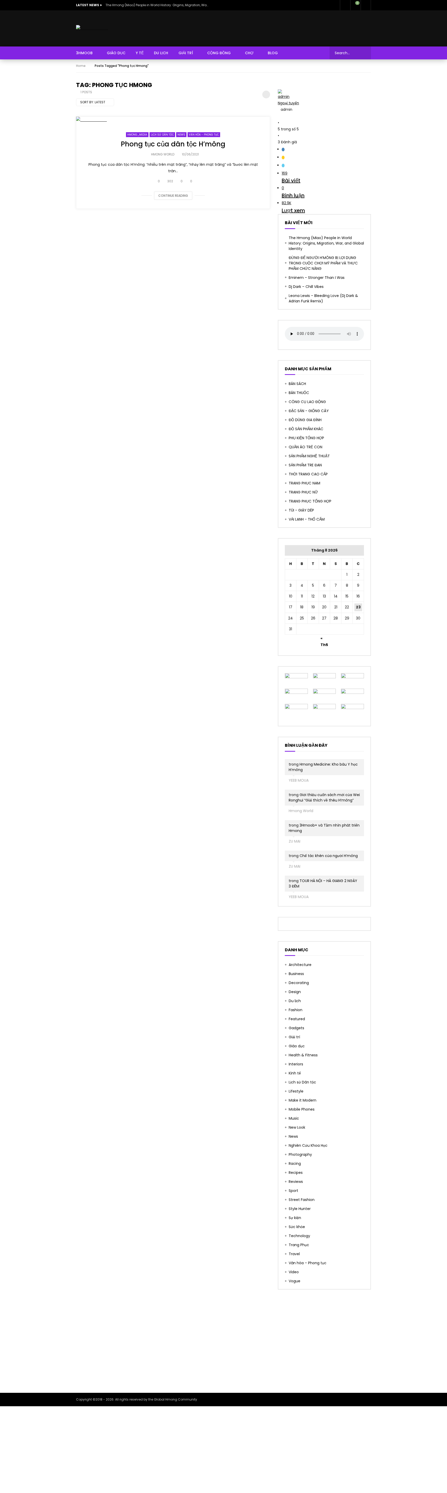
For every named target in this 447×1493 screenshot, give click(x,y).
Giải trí (294, 1037)
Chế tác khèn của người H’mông (329, 855)
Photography (300, 1154)
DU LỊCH (161, 53)
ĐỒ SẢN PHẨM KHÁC (306, 428)
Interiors (296, 1064)
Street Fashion (302, 1199)
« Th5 (324, 639)
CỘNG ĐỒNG (219, 53)
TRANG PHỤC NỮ (303, 492)
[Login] (366, 5)
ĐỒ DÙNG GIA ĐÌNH (305, 419)
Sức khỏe (297, 1226)
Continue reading (173, 195)
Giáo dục (297, 1046)
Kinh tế (295, 1073)
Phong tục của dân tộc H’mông (173, 144)
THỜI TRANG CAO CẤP (308, 474)
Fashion (295, 1009)
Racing (295, 1163)
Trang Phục (299, 1244)
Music (294, 1118)
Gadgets (296, 1028)
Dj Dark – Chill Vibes (306, 286)
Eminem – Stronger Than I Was (317, 277)
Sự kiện (295, 1217)
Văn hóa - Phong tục (204, 135)
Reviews (296, 1181)
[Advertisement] (223, 1341)
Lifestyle (296, 1091)
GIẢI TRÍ (185, 53)
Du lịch (295, 1000)
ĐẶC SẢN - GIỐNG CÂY (309, 410)
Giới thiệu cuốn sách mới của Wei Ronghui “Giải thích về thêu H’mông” (324, 797)
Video (294, 1272)
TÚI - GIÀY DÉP (301, 510)
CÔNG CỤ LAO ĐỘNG (307, 401)
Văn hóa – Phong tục (307, 1263)
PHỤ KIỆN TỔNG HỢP (306, 438)
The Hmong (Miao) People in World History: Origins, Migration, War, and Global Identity (157, 5)
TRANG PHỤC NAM (304, 483)
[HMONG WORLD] (92, 28)
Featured (297, 1018)
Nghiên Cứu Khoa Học (308, 1145)
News (181, 135)
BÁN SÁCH (297, 383)
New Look (297, 1127)
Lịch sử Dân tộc (162, 135)
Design (295, 991)
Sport (293, 1190)
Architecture (300, 964)
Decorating (299, 982)
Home (81, 66)
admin (288, 100)
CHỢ (249, 53)
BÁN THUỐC (299, 392)
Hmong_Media (137, 135)
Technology (299, 1235)
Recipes (296, 1172)
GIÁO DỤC (116, 53)
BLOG (273, 53)
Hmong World (162, 154)
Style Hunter (300, 1208)
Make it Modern (302, 1100)
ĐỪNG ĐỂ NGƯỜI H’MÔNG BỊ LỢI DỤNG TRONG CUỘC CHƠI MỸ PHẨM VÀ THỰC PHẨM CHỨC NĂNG (323, 263)
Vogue (294, 1281)
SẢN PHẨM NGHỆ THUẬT (309, 456)
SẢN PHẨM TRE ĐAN (305, 465)
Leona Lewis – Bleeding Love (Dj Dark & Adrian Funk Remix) (323, 298)
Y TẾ (140, 53)
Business (296, 973)
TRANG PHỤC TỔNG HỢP (310, 501)
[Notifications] (345, 5)
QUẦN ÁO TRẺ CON (305, 447)
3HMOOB (84, 53)
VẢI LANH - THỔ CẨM (307, 519)
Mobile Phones (302, 1109)
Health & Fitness (303, 1055)
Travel (294, 1253)
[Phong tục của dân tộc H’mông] (173, 120)
